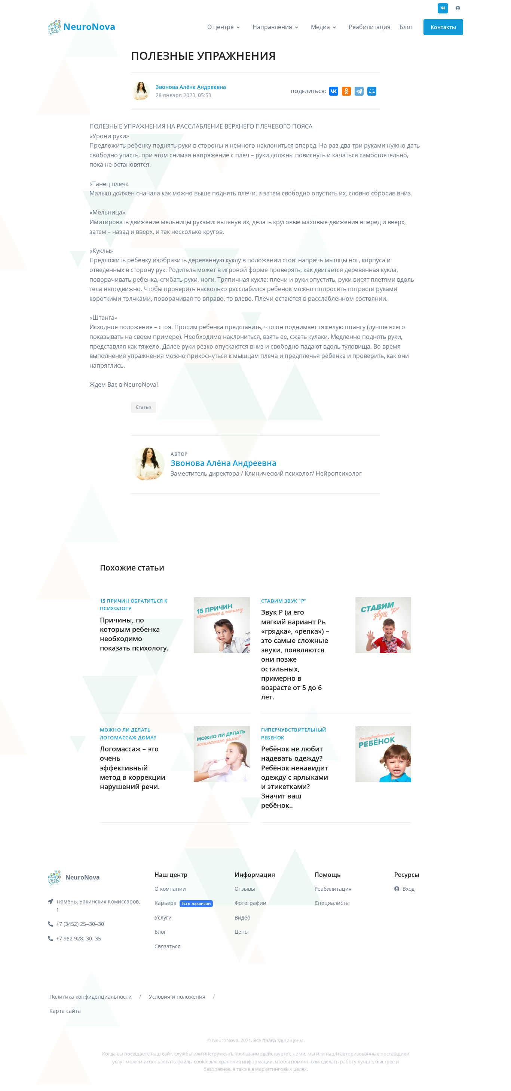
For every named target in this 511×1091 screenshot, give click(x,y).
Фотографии (250, 902)
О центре (220, 27)
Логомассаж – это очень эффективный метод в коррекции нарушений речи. (132, 767)
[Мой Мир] (371, 91)
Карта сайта (65, 1010)
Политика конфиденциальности (90, 996)
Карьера (182, 902)
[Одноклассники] (346, 91)
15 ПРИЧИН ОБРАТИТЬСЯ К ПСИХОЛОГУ (134, 604)
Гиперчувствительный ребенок (293, 733)
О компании (170, 888)
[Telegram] (359, 91)
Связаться (167, 946)
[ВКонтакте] (333, 91)
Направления (272, 27)
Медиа (320, 27)
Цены (242, 931)
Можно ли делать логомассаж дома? (128, 733)
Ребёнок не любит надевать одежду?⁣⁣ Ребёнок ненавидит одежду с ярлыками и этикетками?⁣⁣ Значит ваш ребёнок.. (294, 777)
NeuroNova (88, 26)
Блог (406, 27)
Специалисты (332, 902)
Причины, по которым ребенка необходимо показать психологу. (134, 634)
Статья (143, 407)
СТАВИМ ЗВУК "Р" (284, 600)
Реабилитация (370, 27)
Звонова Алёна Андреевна (191, 86)
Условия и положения (177, 996)
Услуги (163, 917)
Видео (242, 917)
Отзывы (245, 888)
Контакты (443, 27)
